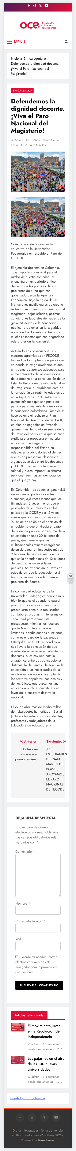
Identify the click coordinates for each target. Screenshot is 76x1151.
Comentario (25, 851)
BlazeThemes (46, 1140)
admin (19, 140)
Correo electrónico (30, 921)
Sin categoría (22, 91)
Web (18, 939)
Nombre (22, 903)
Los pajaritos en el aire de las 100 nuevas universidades (46, 1064)
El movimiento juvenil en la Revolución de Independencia (45, 1031)
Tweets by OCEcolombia (27, 1098)
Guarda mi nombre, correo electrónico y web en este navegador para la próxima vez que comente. (36, 964)
